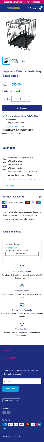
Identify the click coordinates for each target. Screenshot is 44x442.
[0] (39, 8)
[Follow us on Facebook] (4, 412)
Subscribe (10, 388)
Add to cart (22, 108)
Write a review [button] (22, 253)
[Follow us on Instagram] (9, 412)
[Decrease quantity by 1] (14, 99)
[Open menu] (3, 8)
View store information (15, 126)
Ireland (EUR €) (9, 400)
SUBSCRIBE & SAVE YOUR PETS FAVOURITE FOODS (22, 2)
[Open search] (29, 8)
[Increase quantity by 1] (27, 99)
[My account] (34, 8)
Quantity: (6, 99)
